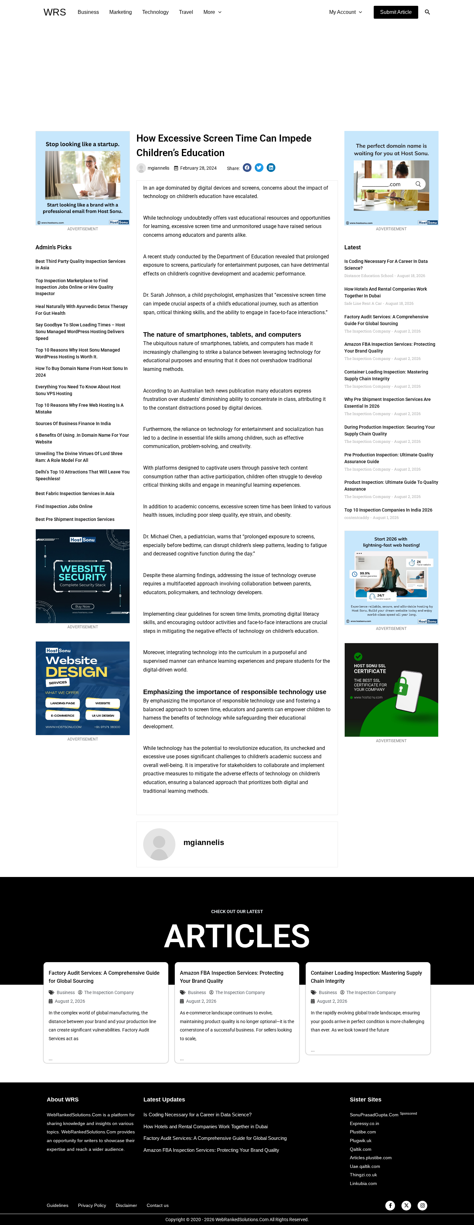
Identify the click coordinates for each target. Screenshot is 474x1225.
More (209, 12)
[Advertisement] (237, 73)
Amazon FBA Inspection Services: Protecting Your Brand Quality (211, 1150)
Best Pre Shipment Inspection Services (74, 519)
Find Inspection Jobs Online (64, 506)
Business (88, 12)
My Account (342, 12)
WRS (55, 12)
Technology (155, 12)
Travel (186, 12)
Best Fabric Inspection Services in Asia (74, 493)
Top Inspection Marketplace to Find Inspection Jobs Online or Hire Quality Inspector (74, 287)
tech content (294, 468)
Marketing (120, 12)
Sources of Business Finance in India (73, 423)
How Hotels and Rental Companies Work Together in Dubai (205, 1126)
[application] (218, 12)
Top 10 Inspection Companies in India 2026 (388, 510)
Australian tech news (204, 391)
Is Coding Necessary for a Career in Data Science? (197, 1114)
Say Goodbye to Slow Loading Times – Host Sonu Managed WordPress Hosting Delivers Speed (80, 331)
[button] (396, 12)
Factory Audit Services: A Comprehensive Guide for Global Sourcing (215, 1138)
